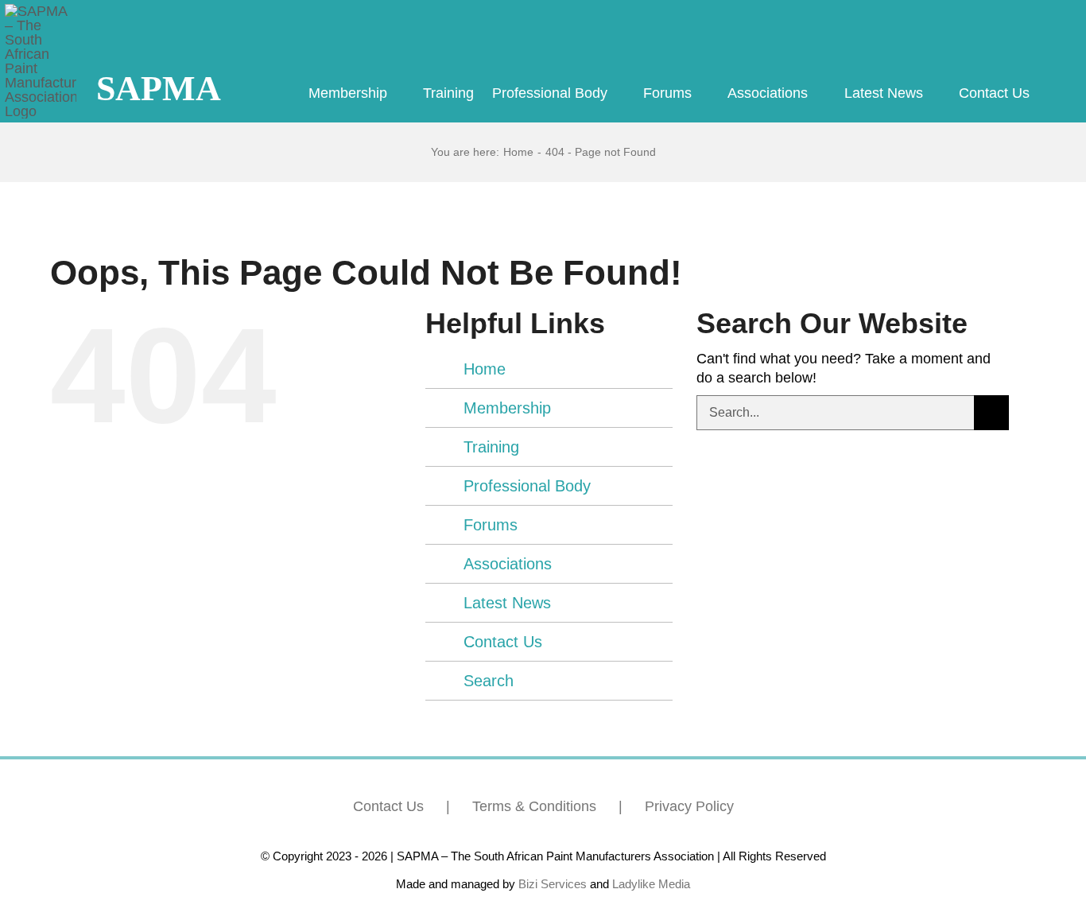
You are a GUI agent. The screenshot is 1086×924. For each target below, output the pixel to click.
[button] (1054, 93)
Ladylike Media (651, 884)
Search (488, 680)
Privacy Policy (689, 806)
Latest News (507, 602)
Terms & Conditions (534, 806)
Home (484, 369)
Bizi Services (552, 884)
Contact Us (502, 641)
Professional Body (527, 486)
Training (491, 447)
